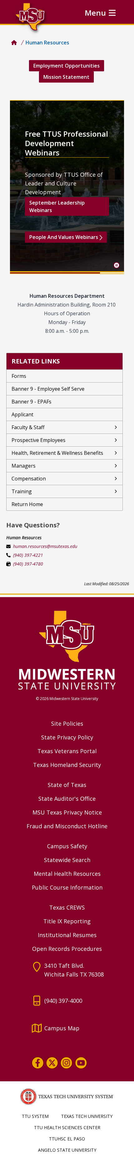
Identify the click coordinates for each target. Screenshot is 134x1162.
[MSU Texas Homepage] (14, 42)
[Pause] (116, 265)
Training (22, 491)
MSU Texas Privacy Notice (67, 812)
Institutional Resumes (67, 935)
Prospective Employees (38, 440)
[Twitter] (52, 1063)
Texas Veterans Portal (67, 751)
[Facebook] (38, 1063)
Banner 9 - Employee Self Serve (48, 388)
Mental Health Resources (67, 873)
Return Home (27, 504)
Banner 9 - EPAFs (31, 401)
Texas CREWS (67, 907)
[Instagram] (66, 1063)
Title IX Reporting (67, 921)
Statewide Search (67, 860)
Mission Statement (66, 77)
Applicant (22, 414)
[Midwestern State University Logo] (67, 650)
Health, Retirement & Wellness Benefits (57, 452)
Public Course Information (67, 887)
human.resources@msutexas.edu (45, 546)
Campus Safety (67, 846)
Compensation (29, 478)
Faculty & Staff (28, 427)
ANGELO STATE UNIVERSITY (67, 1150)
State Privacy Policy (67, 737)
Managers (24, 465)
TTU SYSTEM (35, 1116)
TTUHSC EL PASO (67, 1139)
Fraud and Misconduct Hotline (67, 826)
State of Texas (67, 785)
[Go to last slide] (20, 187)
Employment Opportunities (66, 65)
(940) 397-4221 (28, 555)
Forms (19, 376)
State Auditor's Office (67, 798)
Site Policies (67, 723)
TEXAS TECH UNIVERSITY (86, 1116)
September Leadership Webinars (57, 206)
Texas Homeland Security (67, 765)
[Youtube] (81, 1063)
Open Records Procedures (67, 948)
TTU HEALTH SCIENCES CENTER (67, 1127)
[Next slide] (114, 187)
